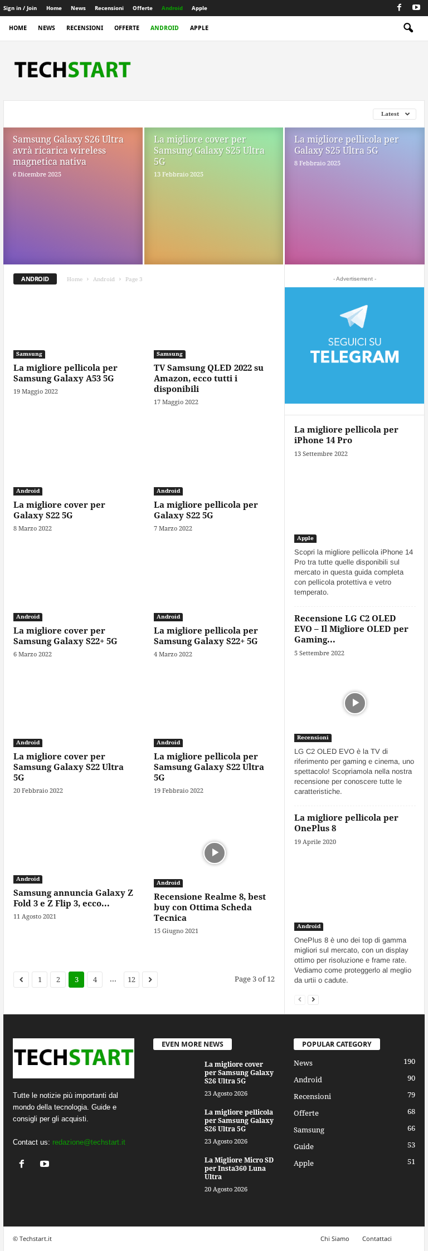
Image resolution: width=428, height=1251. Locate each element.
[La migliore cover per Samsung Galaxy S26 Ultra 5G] (175, 1077)
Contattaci (377, 1238)
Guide (304, 1146)
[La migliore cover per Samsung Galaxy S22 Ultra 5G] (74, 715)
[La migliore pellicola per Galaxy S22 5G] (214, 462)
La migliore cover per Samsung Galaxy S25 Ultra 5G (209, 150)
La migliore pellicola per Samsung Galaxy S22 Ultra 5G (209, 767)
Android (172, 8)
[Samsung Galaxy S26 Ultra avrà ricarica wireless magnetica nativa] (73, 209)
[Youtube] (416, 8)
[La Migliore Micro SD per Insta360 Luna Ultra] (175, 1173)
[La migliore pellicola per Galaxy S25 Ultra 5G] (355, 209)
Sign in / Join (20, 8)
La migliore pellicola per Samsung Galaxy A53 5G (65, 373)
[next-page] (313, 999)
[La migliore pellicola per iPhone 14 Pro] (355, 503)
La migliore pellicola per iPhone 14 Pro (346, 435)
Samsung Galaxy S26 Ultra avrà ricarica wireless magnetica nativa (68, 150)
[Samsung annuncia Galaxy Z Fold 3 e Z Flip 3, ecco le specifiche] (74, 851)
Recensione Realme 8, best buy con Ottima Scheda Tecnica (210, 907)
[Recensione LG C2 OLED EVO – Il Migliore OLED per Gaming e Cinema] (355, 703)
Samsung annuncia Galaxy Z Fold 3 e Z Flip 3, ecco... (73, 898)
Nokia (151, 113)
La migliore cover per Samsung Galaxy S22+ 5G (65, 636)
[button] (408, 28)
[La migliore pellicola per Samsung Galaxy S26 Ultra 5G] (175, 1125)
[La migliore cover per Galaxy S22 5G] (74, 462)
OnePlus (188, 113)
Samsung (230, 113)
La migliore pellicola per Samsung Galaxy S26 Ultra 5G (239, 1120)
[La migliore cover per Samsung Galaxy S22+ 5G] (74, 589)
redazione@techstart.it (88, 1142)
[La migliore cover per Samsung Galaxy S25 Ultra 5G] (213, 208)
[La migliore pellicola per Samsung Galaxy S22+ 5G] (214, 589)
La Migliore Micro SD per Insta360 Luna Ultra (239, 1168)
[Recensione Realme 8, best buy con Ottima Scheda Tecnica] (214, 853)
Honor (26, 113)
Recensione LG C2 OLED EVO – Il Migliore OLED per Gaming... (351, 629)
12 (131, 979)
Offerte (143, 8)
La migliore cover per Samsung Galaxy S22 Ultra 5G (68, 767)
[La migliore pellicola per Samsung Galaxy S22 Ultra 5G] (214, 715)
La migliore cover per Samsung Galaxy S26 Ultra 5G (239, 1073)
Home (54, 8)
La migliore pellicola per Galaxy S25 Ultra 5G (346, 145)
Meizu (119, 113)
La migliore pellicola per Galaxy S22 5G (206, 510)
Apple (199, 8)
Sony (266, 113)
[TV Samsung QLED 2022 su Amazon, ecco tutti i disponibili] (214, 326)
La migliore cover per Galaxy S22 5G (59, 510)
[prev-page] (299, 999)
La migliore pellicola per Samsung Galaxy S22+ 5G (206, 636)
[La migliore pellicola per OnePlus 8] (355, 891)
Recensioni (109, 8)
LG (93, 113)
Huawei (64, 113)
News (78, 8)
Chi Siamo (334, 1238)
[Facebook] (399, 8)
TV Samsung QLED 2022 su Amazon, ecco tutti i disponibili (209, 378)
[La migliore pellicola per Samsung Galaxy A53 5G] (74, 326)
